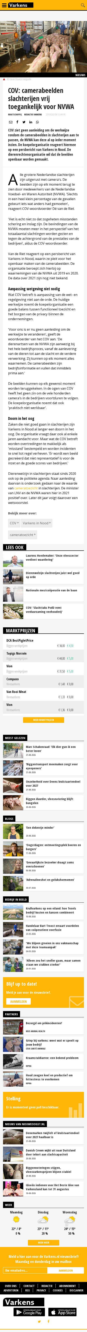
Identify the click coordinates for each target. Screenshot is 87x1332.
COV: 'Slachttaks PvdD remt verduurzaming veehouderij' (44, 610)
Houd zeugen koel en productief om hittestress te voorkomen (49, 1077)
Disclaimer (76, 1290)
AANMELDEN (66, 1270)
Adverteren (11, 1290)
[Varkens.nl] (43, 1302)
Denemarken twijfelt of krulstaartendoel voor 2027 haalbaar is (52, 1135)
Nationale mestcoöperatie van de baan (51, 590)
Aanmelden (18, 1001)
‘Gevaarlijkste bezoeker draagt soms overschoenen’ (50, 864)
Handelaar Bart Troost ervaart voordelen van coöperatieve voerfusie (52, 928)
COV (13, 523)
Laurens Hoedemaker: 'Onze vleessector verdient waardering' (52, 557)
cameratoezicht (26, 488)
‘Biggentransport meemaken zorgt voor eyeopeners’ (52, 766)
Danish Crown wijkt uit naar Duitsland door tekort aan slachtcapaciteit (50, 1152)
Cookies (58, 1290)
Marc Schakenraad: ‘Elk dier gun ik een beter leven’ (51, 749)
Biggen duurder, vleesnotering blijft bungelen (49, 801)
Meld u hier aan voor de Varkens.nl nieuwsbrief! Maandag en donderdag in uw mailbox (44, 1259)
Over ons (11, 1286)
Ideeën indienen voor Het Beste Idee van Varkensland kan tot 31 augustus (52, 1187)
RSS (27, 1290)
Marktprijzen (20, 630)
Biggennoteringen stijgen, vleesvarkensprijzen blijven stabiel (48, 1170)
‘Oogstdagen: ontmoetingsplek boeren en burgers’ (53, 847)
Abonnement (67, 1286)
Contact (29, 1286)
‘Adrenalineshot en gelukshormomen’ (50, 880)
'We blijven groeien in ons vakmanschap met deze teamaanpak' (52, 945)
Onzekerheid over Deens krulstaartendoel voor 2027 (53, 783)
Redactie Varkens (33, 114)
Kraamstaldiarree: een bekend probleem (52, 1058)
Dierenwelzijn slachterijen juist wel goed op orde (53, 575)
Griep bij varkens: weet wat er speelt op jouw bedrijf (52, 1042)
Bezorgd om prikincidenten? (44, 1023)
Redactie (46, 1286)
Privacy (41, 1290)
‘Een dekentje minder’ (40, 827)
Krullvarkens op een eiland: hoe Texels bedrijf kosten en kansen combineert (51, 910)
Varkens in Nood (35, 523)
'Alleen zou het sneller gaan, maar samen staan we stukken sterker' (53, 962)
